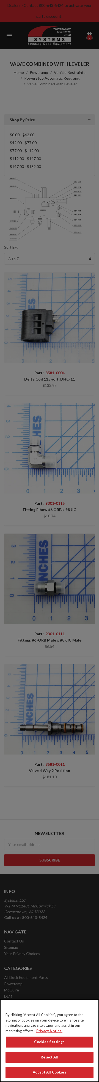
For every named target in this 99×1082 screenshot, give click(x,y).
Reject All (49, 1057)
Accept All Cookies (49, 1072)
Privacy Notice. (49, 1031)
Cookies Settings (49, 1042)
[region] (49, 1040)
